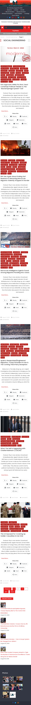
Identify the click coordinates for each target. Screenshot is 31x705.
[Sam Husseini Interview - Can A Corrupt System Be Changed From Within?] (20, 679)
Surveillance (16, 79)
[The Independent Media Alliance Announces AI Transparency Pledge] (13, 695)
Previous (7, 589)
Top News (23, 79)
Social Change (21, 77)
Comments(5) (5, 319)
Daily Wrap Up (4, 68)
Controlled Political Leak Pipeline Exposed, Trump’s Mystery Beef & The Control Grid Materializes (13, 611)
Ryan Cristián (16, 133)
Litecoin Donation (21, 11)
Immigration (22, 164)
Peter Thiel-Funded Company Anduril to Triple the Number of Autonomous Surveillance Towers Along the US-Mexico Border (15, 654)
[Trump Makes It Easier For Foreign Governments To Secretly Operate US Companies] (20, 687)
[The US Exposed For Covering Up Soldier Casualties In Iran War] (15, 510)
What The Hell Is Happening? (8, 445)
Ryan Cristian (12, 77)
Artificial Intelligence (6, 66)
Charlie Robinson (5, 436)
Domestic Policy (14, 68)
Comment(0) (5, 135)
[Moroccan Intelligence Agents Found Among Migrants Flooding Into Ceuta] (15, 240)
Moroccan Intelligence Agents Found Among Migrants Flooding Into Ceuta (15, 272)
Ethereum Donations (7, 13)
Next (12, 592)
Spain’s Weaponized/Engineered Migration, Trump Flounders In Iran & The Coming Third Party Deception (14, 363)
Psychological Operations (8, 169)
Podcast (18, 73)
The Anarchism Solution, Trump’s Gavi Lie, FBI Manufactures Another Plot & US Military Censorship (14, 626)
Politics (3, 75)
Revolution (4, 77)
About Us (9, 10)
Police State (25, 73)
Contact (16, 10)
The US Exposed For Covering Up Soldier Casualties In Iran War (13, 535)
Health (26, 70)
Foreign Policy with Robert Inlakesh (10, 524)
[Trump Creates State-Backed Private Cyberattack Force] (6, 695)
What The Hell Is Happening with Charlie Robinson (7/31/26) (13, 449)
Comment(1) (24, 497)
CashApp (26, 13)
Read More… (5, 111)
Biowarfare (4, 160)
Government (19, 70)
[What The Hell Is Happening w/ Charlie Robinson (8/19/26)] (13, 687)
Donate (22, 10)
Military (12, 73)
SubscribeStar (18, 13)
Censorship (16, 252)
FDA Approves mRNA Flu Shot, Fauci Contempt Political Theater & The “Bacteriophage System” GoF (14, 87)
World (10, 81)
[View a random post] (28, 27)
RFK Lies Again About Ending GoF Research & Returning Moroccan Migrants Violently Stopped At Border (15, 178)
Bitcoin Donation (10, 11)
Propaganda (10, 75)
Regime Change (19, 75)
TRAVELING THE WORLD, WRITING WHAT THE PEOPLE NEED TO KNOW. (15, 22)
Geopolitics (4, 70)
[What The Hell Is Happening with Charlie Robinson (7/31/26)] (15, 424)
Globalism (11, 70)
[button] (25, 27)
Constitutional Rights (19, 66)
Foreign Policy (23, 68)
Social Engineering (6, 79)
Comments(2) (5, 227)
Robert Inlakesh (5, 531)
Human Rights (5, 73)
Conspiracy (12, 160)
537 (6, 592)
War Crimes (4, 81)
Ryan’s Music (15, 15)
